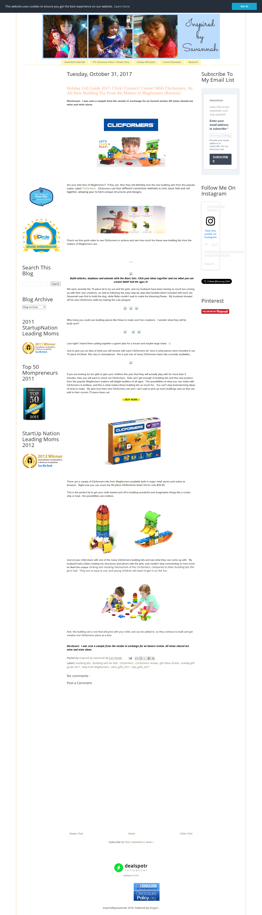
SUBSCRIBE (220, 159)
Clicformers (89, 188)
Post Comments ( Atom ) (139, 842)
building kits (83, 663)
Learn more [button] (122, 6)
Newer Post (76, 833)
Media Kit (193, 62)
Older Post (186, 833)
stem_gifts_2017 (121, 667)
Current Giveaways (172, 62)
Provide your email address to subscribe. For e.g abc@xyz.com (219, 145)
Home (131, 833)
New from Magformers (96, 667)
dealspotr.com (131, 875)
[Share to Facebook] (149, 658)
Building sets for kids (106, 663)
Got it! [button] (244, 6)
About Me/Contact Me (74, 62)
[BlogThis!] (141, 658)
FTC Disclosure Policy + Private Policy (111, 62)
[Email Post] (130, 658)
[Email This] (136, 658)
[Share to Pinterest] (153, 658)
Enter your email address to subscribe (219, 124)
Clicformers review (146, 663)
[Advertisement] (131, 796)
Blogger (154, 907)
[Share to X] (145, 658)
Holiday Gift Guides (146, 62)
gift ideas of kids (170, 663)
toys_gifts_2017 (141, 667)
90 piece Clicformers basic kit (129, 485)
